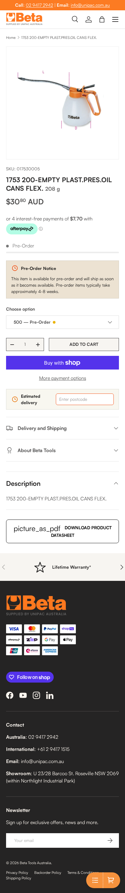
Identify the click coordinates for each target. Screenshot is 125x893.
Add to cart (83, 344)
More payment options (62, 378)
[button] (102, 19)
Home (10, 37)
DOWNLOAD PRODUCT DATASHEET (63, 531)
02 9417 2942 (39, 5)
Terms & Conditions (83, 872)
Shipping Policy (18, 878)
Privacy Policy (17, 872)
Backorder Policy (47, 872)
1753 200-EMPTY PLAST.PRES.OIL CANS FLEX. (59, 37)
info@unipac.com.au (90, 5)
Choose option (20, 309)
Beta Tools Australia (35, 863)
